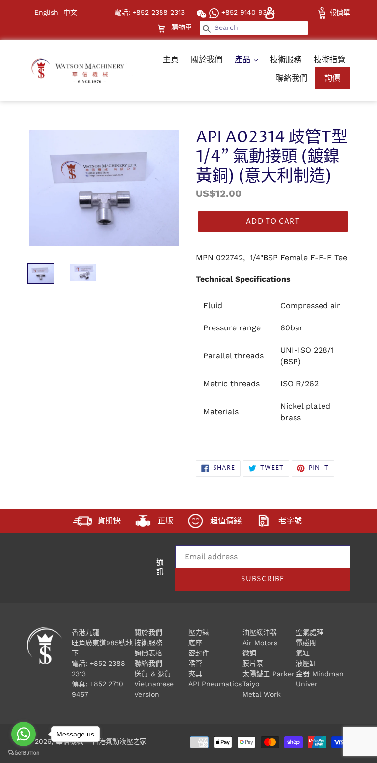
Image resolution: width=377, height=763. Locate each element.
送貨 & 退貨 (153, 674)
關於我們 (206, 59)
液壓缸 (306, 663)
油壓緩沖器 (259, 632)
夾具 (195, 674)
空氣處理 (309, 632)
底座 (195, 643)
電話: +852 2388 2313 (149, 12)
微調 (249, 653)
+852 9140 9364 (247, 12)
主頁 (171, 59)
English (46, 12)
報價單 (338, 12)
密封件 (198, 653)
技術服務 (285, 59)
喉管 (195, 663)
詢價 (332, 77)
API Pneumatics (215, 684)
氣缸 (303, 653)
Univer (307, 684)
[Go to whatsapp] (23, 734)
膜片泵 (252, 663)
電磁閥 (306, 643)
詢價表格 (148, 653)
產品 (244, 59)
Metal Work (261, 694)
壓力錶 (198, 632)
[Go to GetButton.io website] (23, 753)
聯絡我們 (291, 77)
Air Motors (259, 643)
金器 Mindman (320, 674)
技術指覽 (329, 59)
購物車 (182, 27)
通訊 (160, 568)
